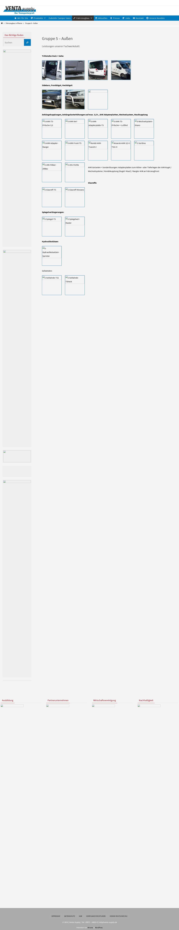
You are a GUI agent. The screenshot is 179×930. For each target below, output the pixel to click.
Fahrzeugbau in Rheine (14, 23)
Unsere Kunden (157, 18)
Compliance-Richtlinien (96, 916)
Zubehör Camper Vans (60, 18)
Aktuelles (102, 18)
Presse (116, 18)
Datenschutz (69, 916)
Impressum (55, 916)
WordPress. (99, 927)
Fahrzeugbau (83, 18)
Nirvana (90, 927)
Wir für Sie (22, 18)
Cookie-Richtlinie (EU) (119, 916)
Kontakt (140, 18)
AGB (80, 916)
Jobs (127, 18)
